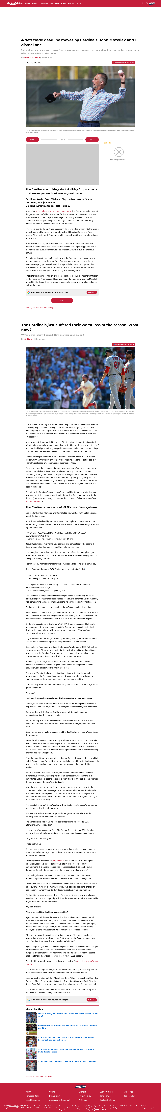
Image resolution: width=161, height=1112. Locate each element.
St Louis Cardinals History (43, 308)
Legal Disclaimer (33, 1100)
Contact (82, 1092)
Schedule (44, 3)
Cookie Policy (129, 1096)
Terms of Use (106, 1096)
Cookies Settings (107, 1100)
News (27, 3)
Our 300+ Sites (106, 1092)
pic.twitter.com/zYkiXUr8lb (37, 536)
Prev (32, 139)
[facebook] (142, 3)
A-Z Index (83, 1100)
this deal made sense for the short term (53, 211)
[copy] (39, 62)
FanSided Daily (32, 1096)
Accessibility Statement (59, 1100)
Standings (54, 3)
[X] (147, 3)
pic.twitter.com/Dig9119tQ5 (38, 588)
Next (92, 139)
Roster (63, 3)
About (28, 1092)
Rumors (35, 3)
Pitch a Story (54, 1096)
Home (28, 308)
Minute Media (14, 1106)
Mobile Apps (128, 1092)
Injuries (71, 3)
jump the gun (58, 861)
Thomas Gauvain (32, 57)
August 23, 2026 (67, 539)
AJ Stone (28, 339)
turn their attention (34, 501)
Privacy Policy (85, 1096)
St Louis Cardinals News (42, 1076)
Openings (53, 1092)
